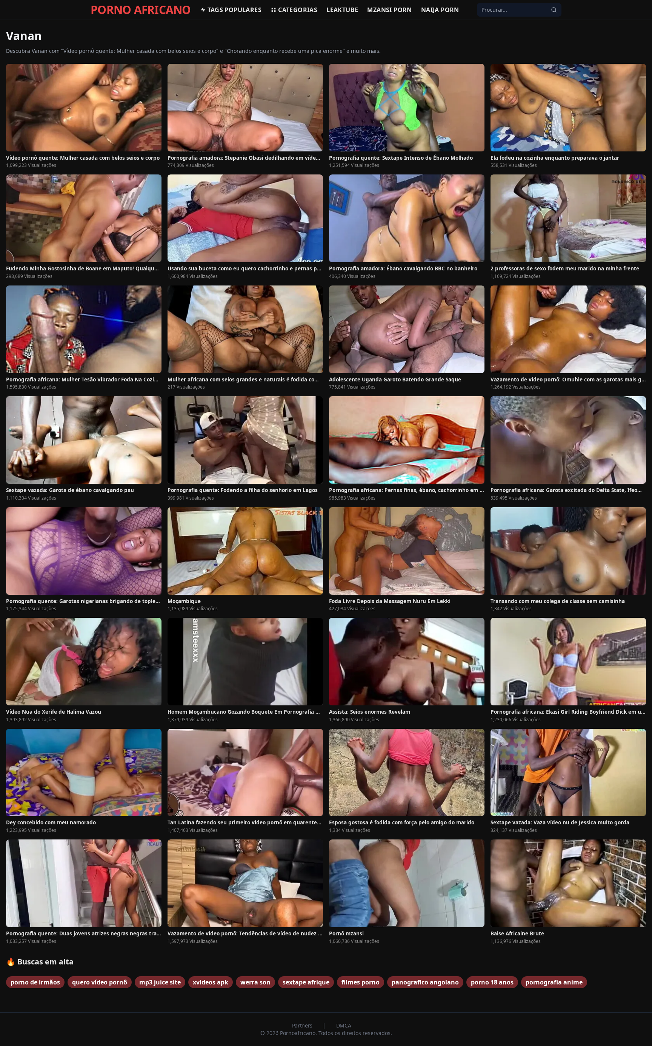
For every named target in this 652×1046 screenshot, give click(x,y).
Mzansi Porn (389, 10)
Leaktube (342, 10)
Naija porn (440, 10)
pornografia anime (554, 982)
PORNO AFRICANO (141, 10)
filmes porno (360, 982)
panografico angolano (425, 982)
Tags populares (235, 10)
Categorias (297, 10)
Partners (303, 1025)
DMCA (343, 1025)
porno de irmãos (35, 982)
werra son (255, 982)
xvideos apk (210, 982)
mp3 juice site (160, 982)
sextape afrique (306, 982)
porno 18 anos (492, 982)
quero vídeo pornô (99, 982)
